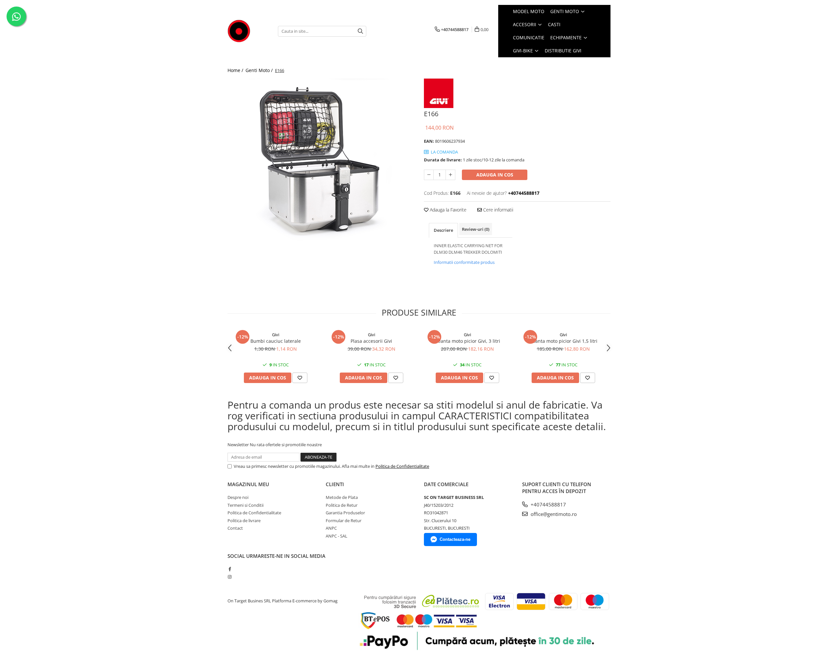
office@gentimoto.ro (553, 514)
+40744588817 (547, 504)
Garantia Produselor (345, 513)
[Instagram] (230, 577)
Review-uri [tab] (475, 229)
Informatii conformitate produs (464, 262)
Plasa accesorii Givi (371, 341)
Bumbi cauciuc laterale (275, 341)
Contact (235, 528)
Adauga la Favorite (447, 210)
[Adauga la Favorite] (299, 378)
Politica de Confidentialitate (402, 466)
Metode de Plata (342, 497)
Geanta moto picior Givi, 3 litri (467, 341)
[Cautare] (360, 31)
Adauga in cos (494, 175)
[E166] (321, 160)
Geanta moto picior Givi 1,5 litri (563, 341)
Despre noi (238, 497)
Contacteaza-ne (455, 539)
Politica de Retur (341, 505)
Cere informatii (497, 210)
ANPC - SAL (336, 536)
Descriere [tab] (443, 230)
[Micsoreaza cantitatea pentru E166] (429, 175)
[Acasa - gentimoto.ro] (248, 31)
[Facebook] (230, 569)
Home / (236, 70)
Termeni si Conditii (246, 505)
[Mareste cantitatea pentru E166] (450, 175)
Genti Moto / (260, 70)
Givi (275, 335)
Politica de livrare (244, 520)
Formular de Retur (343, 520)
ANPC (331, 528)
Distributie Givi (563, 50)
